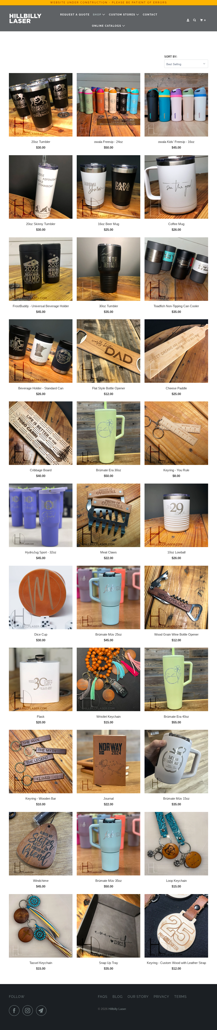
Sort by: (170, 56)
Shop (97, 14)
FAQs (102, 997)
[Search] (195, 20)
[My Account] (188, 20)
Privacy (161, 997)
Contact (150, 14)
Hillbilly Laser (117, 1009)
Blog (117, 997)
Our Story (138, 997)
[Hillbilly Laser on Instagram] (28, 1010)
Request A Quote (75, 14)
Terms (180, 997)
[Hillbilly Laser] (26, 18)
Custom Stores (122, 14)
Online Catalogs (107, 25)
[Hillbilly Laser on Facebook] (15, 1010)
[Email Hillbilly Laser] (42, 1010)
